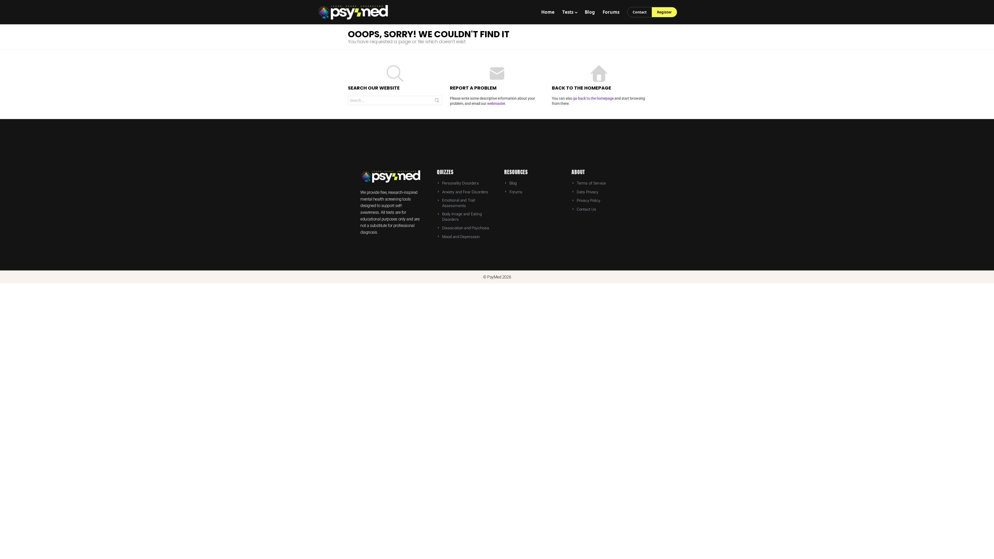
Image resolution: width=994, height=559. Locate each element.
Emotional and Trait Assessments (459, 203)
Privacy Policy (588, 200)
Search (437, 101)
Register (664, 12)
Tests (567, 12)
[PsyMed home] (353, 12)
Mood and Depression (461, 236)
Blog (590, 12)
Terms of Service (591, 183)
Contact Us (586, 209)
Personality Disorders (460, 183)
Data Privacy (587, 192)
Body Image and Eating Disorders (462, 217)
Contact (640, 12)
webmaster (496, 103)
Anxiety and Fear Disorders (465, 192)
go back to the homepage (593, 98)
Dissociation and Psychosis (465, 228)
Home (548, 12)
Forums (611, 12)
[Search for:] (395, 100)
